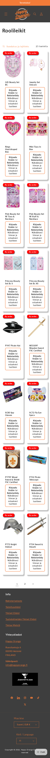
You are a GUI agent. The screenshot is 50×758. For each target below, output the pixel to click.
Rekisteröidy (13, 95)
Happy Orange (13, 641)
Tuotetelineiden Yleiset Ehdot (21, 619)
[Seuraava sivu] (33, 584)
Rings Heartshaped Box (11, 149)
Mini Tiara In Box (35, 148)
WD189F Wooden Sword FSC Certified (36, 348)
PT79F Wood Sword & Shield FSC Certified (12, 479)
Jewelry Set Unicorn (34, 83)
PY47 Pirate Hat (12, 345)
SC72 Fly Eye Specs (35, 413)
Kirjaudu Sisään (12, 158)
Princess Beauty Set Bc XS (36, 282)
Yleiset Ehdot (13, 613)
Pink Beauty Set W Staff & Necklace (36, 216)
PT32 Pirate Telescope (34, 478)
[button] (6, 14)
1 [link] (17, 584)
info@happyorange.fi (17, 665)
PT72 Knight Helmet (11, 545)
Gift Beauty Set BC (12, 83)
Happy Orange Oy (28, 750)
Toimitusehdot (13, 607)
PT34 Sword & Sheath (36, 545)
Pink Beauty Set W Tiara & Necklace (12, 216)
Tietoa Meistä (13, 625)
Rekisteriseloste (14, 600)
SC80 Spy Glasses (9, 413)
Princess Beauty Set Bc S (12, 282)
